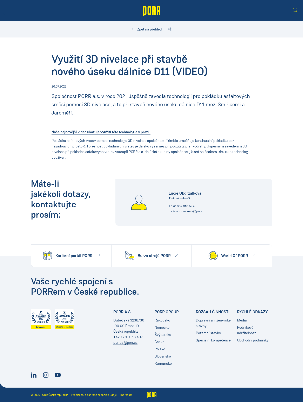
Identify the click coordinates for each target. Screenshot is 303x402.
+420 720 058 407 (128, 337)
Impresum (126, 395)
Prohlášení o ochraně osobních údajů (94, 395)
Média (242, 320)
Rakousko (162, 320)
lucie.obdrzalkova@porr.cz (187, 211)
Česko (159, 342)
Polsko (160, 349)
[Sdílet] (170, 29)
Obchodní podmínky (253, 340)
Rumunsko (163, 363)
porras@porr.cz (125, 342)
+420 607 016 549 (182, 206)
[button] (8, 10)
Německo (162, 327)
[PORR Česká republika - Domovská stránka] (152, 10)
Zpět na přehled (149, 29)
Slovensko (163, 356)
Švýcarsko (163, 334)
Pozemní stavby (208, 333)
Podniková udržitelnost (246, 330)
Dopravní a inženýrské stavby (213, 323)
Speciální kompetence (213, 340)
